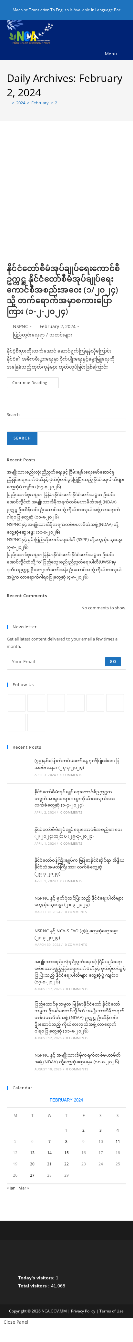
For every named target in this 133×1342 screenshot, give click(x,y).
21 (49, 1164)
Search (13, 414)
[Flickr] (115, 703)
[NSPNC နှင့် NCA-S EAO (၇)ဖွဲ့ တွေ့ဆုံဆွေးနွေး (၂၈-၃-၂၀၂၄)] (18, 937)
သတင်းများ (60, 335)
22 (66, 1164)
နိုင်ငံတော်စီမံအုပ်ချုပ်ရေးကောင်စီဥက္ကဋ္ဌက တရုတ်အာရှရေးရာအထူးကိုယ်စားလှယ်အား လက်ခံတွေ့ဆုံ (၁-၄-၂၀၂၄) (75, 798)
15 (66, 1152)
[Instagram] (56, 703)
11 (118, 1141)
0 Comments (71, 774)
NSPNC (20, 326)
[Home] (8, 103)
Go (113, 661)
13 (32, 1152)
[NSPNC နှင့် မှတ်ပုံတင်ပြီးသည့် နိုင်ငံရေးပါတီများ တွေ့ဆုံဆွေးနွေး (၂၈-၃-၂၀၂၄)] (18, 904)
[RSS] (36, 722)
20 (32, 1164)
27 (32, 1175)
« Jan (11, 1188)
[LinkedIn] (76, 703)
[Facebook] (36, 703)
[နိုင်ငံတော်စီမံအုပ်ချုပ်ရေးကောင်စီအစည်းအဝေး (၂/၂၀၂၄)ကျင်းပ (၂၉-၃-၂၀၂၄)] (18, 835)
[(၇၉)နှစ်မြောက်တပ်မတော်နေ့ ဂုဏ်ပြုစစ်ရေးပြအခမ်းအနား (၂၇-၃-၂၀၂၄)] (18, 767)
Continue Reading (35, 383)
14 (49, 1152)
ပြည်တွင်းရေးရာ (29, 335)
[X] (17, 703)
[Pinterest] (95, 703)
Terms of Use (111, 1311)
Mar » (23, 1188)
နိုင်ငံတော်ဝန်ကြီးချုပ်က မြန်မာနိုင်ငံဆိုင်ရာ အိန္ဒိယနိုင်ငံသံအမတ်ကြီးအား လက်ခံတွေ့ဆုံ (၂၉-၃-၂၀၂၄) (80, 866)
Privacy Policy (83, 1311)
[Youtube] (17, 722)
